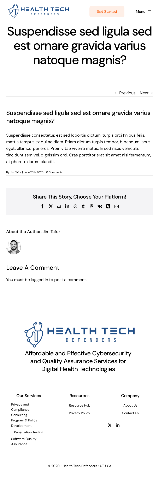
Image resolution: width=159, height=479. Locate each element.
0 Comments (54, 172)
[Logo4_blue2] (38, 5)
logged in (39, 279)
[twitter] (110, 425)
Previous (127, 93)
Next (144, 93)
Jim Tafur (15, 172)
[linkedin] (117, 425)
